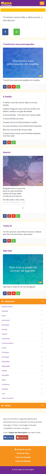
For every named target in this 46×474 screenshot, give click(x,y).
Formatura (5, 384)
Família (4, 371)
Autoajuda (5, 325)
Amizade (5, 311)
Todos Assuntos (8, 398)
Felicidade (5, 375)
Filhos (4, 380)
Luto (3, 394)
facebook (9, 437)
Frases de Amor (23, 453)
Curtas (4, 348)
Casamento (6, 339)
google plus (22, 437)
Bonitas (4, 329)
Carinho (4, 334)
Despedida (5, 361)
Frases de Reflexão (23, 461)
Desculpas (5, 357)
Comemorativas (7, 343)
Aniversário (6, 320)
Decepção (5, 352)
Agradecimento (7, 306)
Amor (4, 316)
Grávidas (5, 389)
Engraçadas (6, 366)
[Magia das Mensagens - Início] (23, 3)
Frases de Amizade (23, 457)
